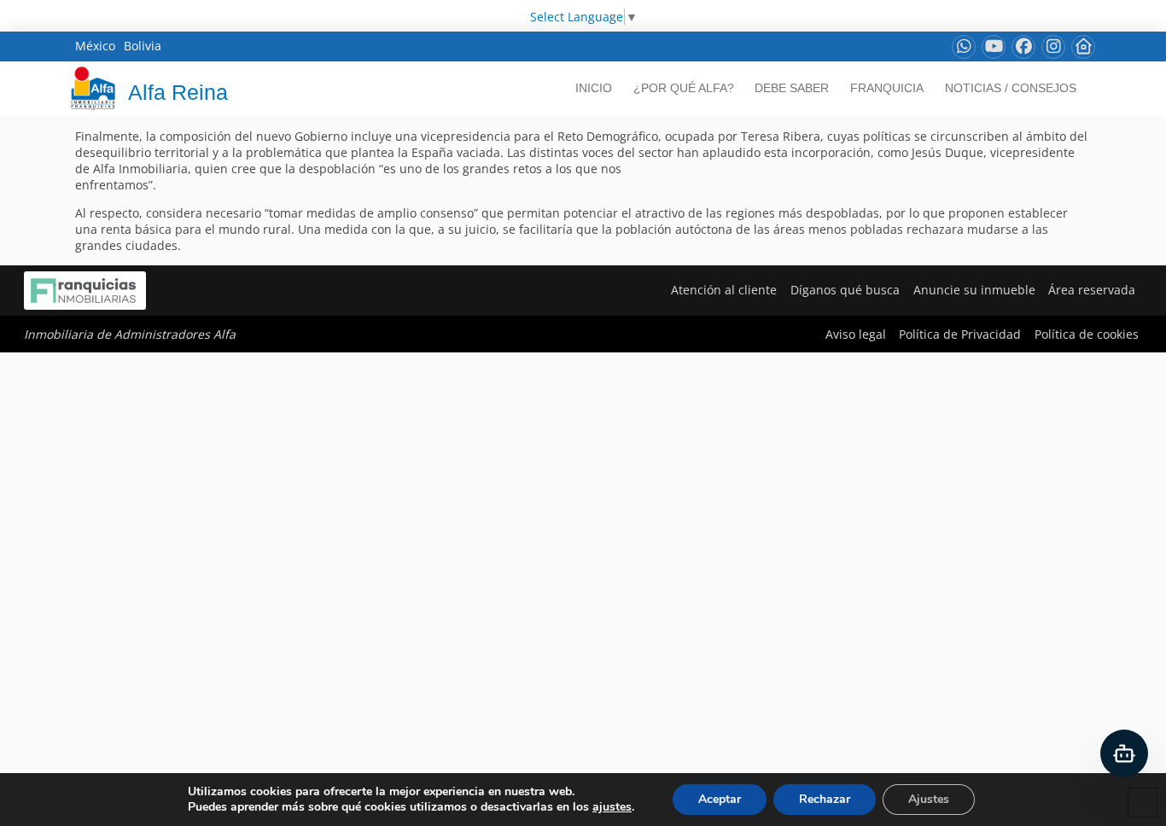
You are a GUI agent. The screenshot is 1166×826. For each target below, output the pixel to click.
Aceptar (719, 799)
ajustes (612, 807)
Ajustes (928, 799)
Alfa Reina (178, 92)
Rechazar (824, 799)
